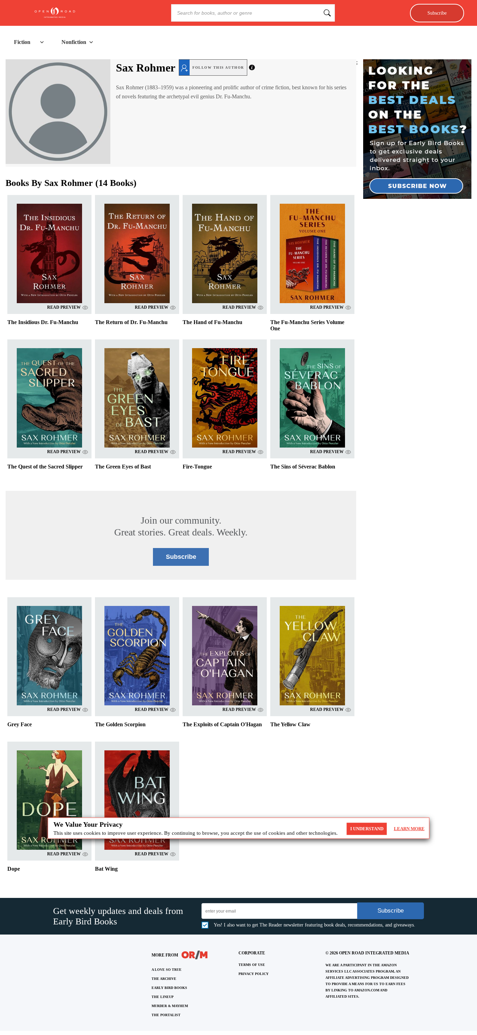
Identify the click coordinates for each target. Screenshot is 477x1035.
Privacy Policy (254, 974)
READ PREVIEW (64, 307)
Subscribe (437, 13)
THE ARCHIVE (164, 979)
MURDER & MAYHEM (170, 1006)
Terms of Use (252, 965)
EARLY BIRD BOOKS (169, 988)
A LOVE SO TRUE (167, 970)
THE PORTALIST (166, 1015)
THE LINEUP (163, 997)
